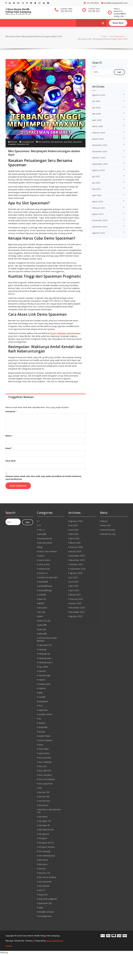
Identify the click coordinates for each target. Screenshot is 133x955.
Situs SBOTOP (44, 770)
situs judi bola (44, 757)
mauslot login (44, 675)
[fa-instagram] (23, 3)
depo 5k (42, 599)
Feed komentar (108, 529)
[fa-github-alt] (31, 3)
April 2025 (97, 195)
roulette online (45, 714)
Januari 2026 (98, 139)
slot (40, 788)
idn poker (42, 607)
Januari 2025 (98, 214)
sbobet (41, 723)
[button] (103, 23)
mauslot (42, 671)
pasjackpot (43, 701)
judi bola (42, 629)
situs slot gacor (45, 775)
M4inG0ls (13, 142)
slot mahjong (44, 851)
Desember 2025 (99, 145)
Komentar (11, 411)
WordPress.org (108, 534)
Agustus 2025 (98, 170)
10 (39, 525)
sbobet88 (42, 727)
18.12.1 (41, 529)
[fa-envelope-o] (39, 3)
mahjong (42, 649)
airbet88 (42, 534)
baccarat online (45, 542)
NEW (40, 692)
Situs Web (10, 460)
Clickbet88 (43, 581)
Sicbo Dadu (43, 749)
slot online (43, 860)
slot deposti (43, 834)
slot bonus (43, 805)
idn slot (41, 612)
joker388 (42, 625)
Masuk (104, 521)
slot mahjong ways (46, 855)
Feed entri (106, 525)
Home (104, 36)
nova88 (41, 697)
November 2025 (99, 151)
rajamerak (43, 710)
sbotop (41, 731)
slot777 (41, 890)
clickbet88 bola (45, 586)
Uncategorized (117, 36)
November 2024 (99, 226)
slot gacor (42, 838)
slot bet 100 (43, 792)
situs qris (42, 766)
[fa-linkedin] (10, 3)
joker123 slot (44, 620)
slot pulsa (42, 864)
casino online (44, 560)
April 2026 (97, 120)
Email (8, 448)
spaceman (68, 142)
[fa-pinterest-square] (48, 3)
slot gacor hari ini (46, 842)
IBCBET (41, 603)
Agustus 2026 (98, 95)
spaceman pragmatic (47, 899)
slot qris (42, 868)
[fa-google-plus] (18, 3)
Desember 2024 (99, 220)
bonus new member (47, 551)
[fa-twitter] (14, 3)
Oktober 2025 (98, 157)
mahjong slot (44, 653)
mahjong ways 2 (45, 662)
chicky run (43, 573)
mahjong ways (44, 658)
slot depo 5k (44, 825)
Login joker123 (45, 645)
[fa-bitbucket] (35, 3)
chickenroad (43, 568)
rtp (39, 718)
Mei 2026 (96, 113)
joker (40, 616)
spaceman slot (23, 144)
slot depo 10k (44, 821)
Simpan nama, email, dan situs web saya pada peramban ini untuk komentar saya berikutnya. (43, 477)
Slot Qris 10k (44, 873)
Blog (40, 547)
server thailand (45, 740)
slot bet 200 (43, 796)
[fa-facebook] (5, 3)
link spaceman (44, 142)
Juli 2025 (96, 176)
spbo (40, 907)
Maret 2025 (97, 201)
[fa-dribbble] (27, 3)
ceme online (44, 564)
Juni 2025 (96, 182)
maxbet (41, 679)
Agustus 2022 (98, 233)
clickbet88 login (45, 590)
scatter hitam (44, 736)
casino (41, 555)
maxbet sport (44, 684)
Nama (9, 435)
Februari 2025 (98, 208)
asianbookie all (45, 538)
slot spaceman (57, 142)
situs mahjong (44, 762)
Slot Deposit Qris (46, 829)
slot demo (43, 816)
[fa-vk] (44, 3)
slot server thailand (47, 877)
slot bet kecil (44, 800)
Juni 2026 (96, 107)
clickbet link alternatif (47, 577)
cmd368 (42, 594)
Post (40, 705)
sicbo (40, 744)
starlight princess (46, 911)
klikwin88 (42, 633)
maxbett (42, 688)
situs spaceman (45, 783)
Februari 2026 (98, 132)
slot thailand (44, 886)
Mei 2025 (96, 189)
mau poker (43, 666)
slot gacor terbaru (46, 847)
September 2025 (100, 164)
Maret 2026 (97, 126)
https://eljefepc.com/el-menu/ (65, 333)
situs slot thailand (46, 779)
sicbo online (43, 753)
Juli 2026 (96, 101)
